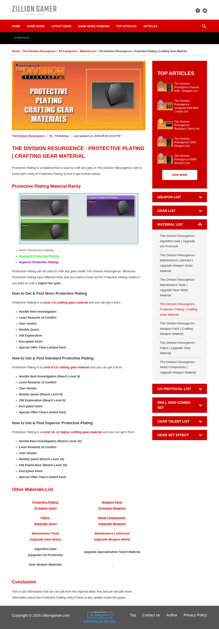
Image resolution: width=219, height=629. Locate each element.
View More (180, 174)
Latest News (61, 26)
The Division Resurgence (39, 51)
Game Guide (36, 26)
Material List (88, 51)
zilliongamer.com (56, 615)
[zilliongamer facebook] (198, 10)
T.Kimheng (62, 136)
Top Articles (126, 26)
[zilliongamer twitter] (205, 10)
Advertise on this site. (99, 621)
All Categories (68, 51)
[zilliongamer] (34, 10)
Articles (150, 26)
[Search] (204, 26)
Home (16, 26)
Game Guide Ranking (94, 26)
